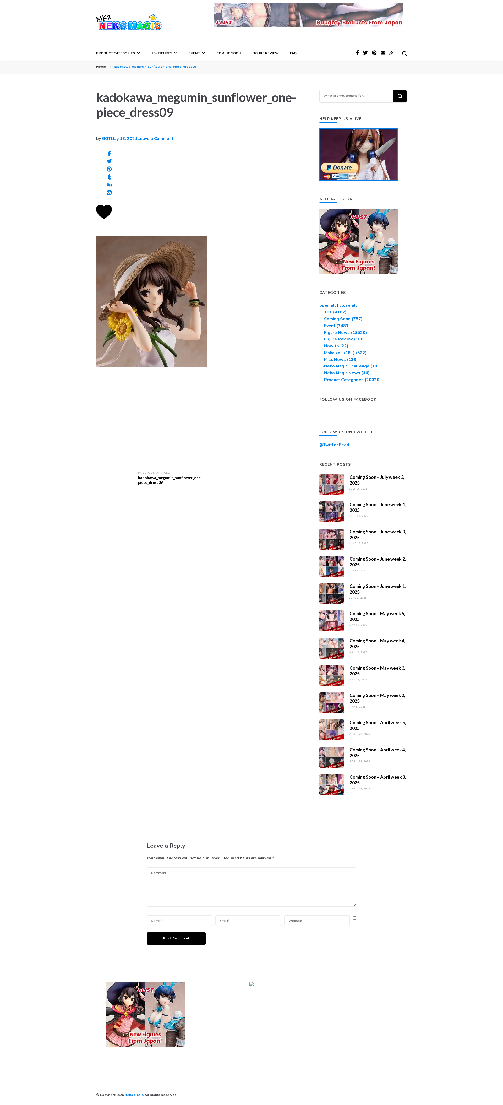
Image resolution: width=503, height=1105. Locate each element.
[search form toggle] (404, 53)
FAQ (293, 53)
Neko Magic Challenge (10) (351, 366)
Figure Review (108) (344, 339)
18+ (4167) (335, 312)
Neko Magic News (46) (347, 373)
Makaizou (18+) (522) (345, 353)
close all (348, 305)
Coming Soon (228, 53)
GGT (106, 139)
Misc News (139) (341, 359)
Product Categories (115, 53)
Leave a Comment (155, 139)
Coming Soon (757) (343, 319)
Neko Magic (133, 1094)
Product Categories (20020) (352, 380)
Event (194, 53)
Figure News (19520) (345, 332)
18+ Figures (161, 53)
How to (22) (336, 346)
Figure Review (265, 53)
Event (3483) (337, 326)
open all (327, 305)
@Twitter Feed (334, 445)
